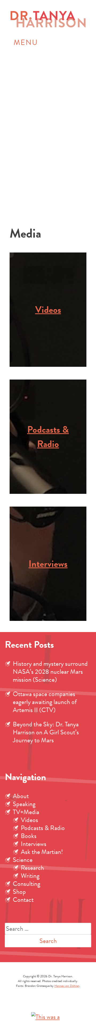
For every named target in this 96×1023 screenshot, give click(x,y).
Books (29, 836)
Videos (48, 309)
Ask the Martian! (42, 852)
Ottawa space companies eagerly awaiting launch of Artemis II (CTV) (45, 702)
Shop (19, 891)
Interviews (48, 564)
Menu (26, 42)
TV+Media (26, 812)
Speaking (24, 804)
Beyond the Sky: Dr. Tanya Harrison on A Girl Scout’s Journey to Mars (46, 732)
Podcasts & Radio (48, 436)
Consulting (26, 884)
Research (32, 868)
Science (23, 860)
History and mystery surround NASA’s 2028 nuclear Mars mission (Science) (50, 671)
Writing (30, 876)
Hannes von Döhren (66, 985)
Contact (23, 899)
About (21, 796)
